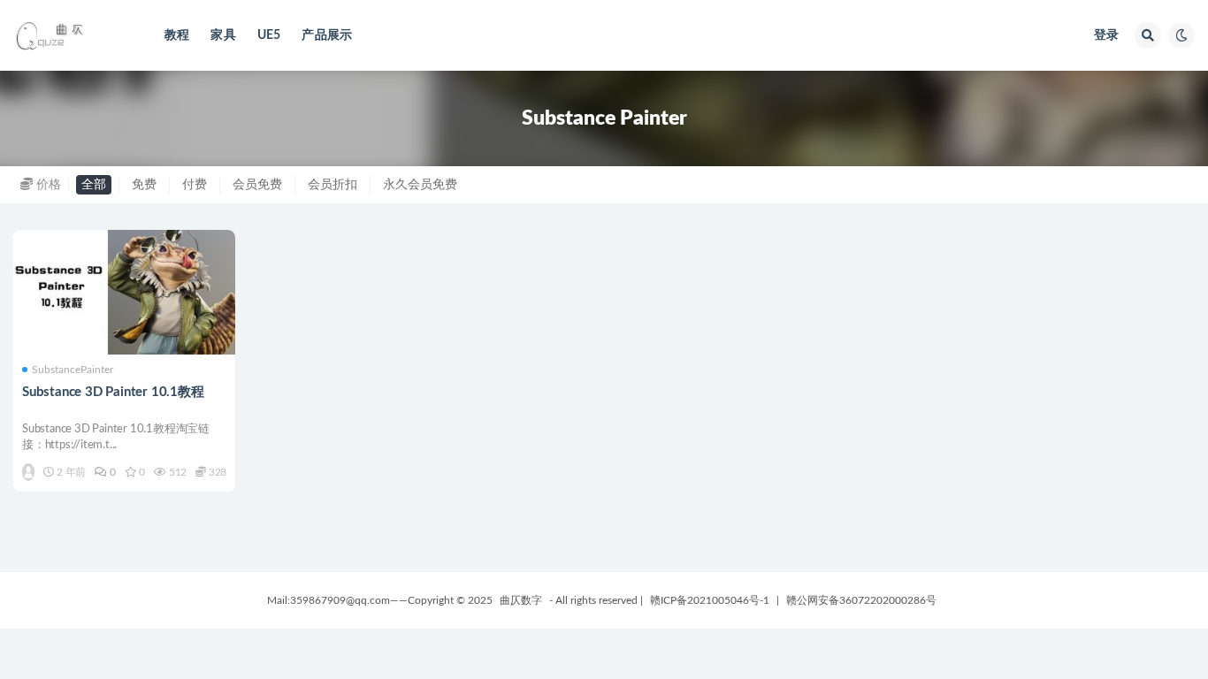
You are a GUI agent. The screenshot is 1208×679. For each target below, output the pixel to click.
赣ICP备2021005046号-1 (709, 600)
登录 (1106, 35)
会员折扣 (332, 185)
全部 (93, 185)
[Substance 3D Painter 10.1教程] (124, 292)
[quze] (28, 472)
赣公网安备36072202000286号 (861, 600)
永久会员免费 (420, 185)
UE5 (269, 35)
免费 (144, 185)
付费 (194, 185)
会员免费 (257, 185)
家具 (222, 35)
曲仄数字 (521, 600)
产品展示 (327, 35)
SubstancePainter (72, 369)
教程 (176, 35)
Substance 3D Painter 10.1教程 (113, 392)
